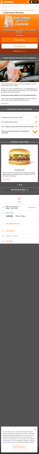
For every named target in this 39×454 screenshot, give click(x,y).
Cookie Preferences (19, 447)
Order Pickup (19, 40)
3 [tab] (21, 184)
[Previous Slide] (15, 185)
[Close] (35, 429)
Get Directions (13, 45)
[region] (19, 439)
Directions (31, 207)
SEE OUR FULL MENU (18, 190)
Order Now (4, 103)
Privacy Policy (11, 442)
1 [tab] (17, 184)
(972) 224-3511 (10, 231)
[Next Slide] (24, 185)
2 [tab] (19, 184)
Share (19, 202)
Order (35, 2)
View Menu (9, 241)
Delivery (22, 51)
